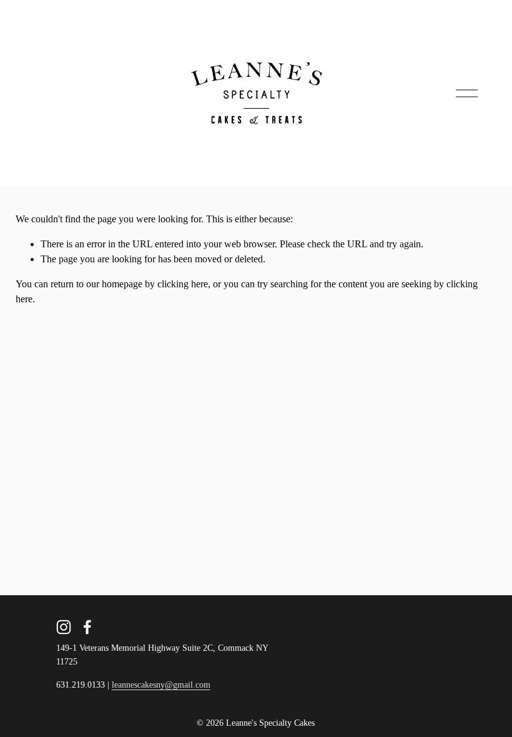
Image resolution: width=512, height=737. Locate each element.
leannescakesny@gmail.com (161, 685)
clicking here (182, 284)
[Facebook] (87, 627)
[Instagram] (63, 627)
